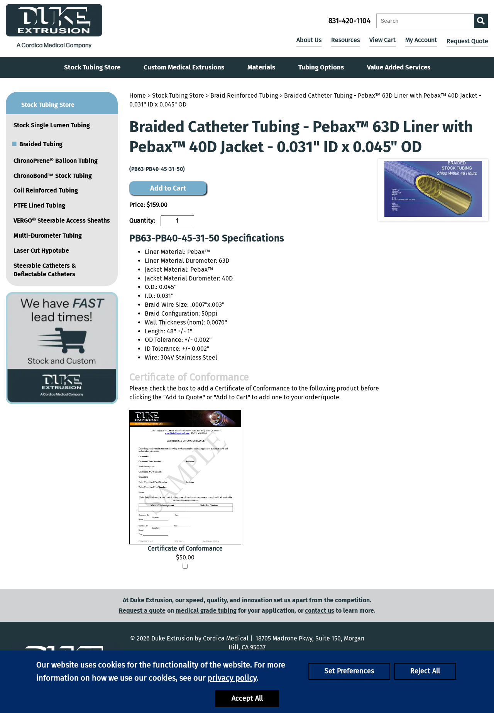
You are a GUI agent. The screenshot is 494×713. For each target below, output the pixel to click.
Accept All (247, 698)
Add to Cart (168, 188)
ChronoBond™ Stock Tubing (53, 175)
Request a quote (142, 610)
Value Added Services (398, 67)
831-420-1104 (349, 20)
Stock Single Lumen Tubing (52, 125)
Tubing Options (321, 67)
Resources (345, 40)
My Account (421, 40)
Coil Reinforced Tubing (46, 190)
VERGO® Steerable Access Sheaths (62, 220)
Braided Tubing (37, 143)
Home (137, 95)
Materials (261, 67)
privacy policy (232, 678)
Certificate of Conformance (185, 548)
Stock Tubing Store (92, 67)
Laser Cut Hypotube (41, 250)
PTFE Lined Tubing (39, 205)
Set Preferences (349, 671)
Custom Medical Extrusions (184, 67)
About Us (308, 40)
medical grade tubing (206, 610)
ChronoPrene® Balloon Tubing (56, 160)
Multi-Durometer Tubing (48, 235)
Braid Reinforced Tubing (244, 95)
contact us (319, 610)
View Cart (382, 40)
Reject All (425, 671)
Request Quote (467, 41)
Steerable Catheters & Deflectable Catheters (45, 270)
